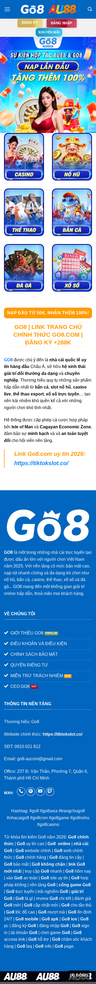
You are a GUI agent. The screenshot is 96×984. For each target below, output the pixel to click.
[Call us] (21, 791)
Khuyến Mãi (48, 32)
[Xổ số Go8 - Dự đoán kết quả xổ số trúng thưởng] (72, 268)
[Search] (90, 9)
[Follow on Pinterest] (30, 791)
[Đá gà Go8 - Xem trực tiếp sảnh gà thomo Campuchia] (24, 268)
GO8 (8, 360)
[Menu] (7, 9)
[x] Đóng (79, 975)
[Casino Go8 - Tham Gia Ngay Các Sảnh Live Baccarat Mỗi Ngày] (24, 157)
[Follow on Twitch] (50, 791)
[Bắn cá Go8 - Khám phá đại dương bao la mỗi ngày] (72, 212)
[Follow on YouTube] (40, 791)
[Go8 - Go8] (48, 9)
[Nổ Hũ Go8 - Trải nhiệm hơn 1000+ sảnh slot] (72, 157)
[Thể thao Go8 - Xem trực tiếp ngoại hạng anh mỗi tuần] (24, 212)
